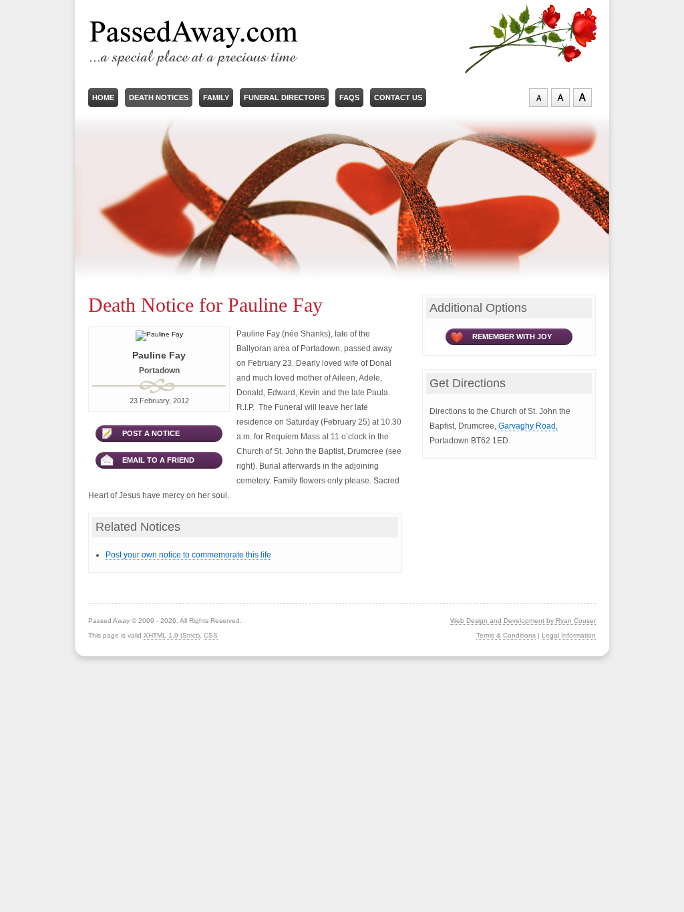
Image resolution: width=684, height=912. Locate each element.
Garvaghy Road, (528, 426)
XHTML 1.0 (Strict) (172, 635)
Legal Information (569, 635)
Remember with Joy (512, 336)
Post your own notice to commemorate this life (188, 554)
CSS (211, 635)
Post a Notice (151, 433)
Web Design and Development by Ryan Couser (523, 620)
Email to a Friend (158, 460)
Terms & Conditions (506, 635)
